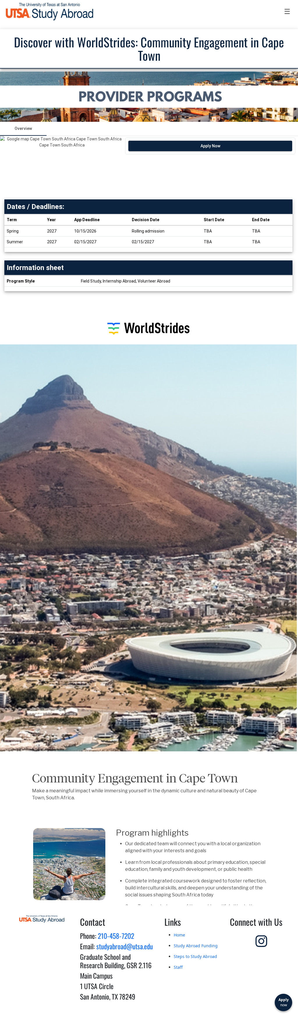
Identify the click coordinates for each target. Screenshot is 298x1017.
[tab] (23, 129)
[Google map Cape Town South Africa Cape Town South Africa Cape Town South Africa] (62, 166)
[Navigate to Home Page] (49, 11)
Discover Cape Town (146, 966)
